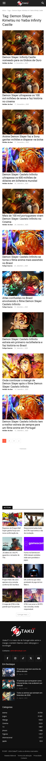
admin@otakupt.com (18, 651)
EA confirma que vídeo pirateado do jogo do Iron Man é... (33, 582)
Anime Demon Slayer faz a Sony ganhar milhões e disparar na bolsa (22, 138)
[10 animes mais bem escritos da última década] (8, 672)
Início (4, 10)
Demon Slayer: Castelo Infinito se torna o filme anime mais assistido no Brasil (22, 260)
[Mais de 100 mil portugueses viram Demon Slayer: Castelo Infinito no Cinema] (23, 201)
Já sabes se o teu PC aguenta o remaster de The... (10, 555)
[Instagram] (15, 658)
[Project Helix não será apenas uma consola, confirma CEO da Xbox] (12, 571)
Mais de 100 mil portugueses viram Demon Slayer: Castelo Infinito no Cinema (22, 218)
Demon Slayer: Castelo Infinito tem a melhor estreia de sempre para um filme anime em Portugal (22, 424)
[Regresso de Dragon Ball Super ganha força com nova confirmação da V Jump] (12, 519)
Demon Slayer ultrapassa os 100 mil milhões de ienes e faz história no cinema (22, 98)
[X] (30, 658)
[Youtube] (38, 658)
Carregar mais (22, 615)
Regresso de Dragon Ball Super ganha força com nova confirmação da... (11, 530)
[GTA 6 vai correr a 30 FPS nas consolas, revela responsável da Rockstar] (34, 595)
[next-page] (19, 441)
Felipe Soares (7, 266)
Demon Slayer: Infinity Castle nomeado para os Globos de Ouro (21, 59)
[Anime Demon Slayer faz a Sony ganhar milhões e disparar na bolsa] (23, 122)
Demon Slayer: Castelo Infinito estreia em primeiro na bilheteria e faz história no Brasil (22, 342)
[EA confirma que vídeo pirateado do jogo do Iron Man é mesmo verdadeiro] (34, 571)
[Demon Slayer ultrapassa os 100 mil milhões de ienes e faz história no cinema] (23, 80)
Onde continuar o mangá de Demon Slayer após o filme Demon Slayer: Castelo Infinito (22, 383)
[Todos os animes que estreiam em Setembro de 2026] (8, 696)
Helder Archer (7, 63)
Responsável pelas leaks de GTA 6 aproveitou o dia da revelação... (33, 530)
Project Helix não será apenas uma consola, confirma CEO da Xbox (10, 582)
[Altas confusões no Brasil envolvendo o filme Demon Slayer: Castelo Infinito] (23, 283)
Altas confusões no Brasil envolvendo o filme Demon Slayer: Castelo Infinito (22, 301)
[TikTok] (23, 658)
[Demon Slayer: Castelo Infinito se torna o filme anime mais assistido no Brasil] (23, 242)
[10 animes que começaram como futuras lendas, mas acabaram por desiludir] (8, 684)
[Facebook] (7, 658)
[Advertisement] (23, 473)
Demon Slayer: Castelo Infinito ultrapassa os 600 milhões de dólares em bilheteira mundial (20, 177)
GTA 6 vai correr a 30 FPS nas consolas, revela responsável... (33, 606)
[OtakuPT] (23, 3)
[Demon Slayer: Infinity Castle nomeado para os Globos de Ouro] (23, 42)
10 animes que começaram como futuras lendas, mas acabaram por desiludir (29, 683)
